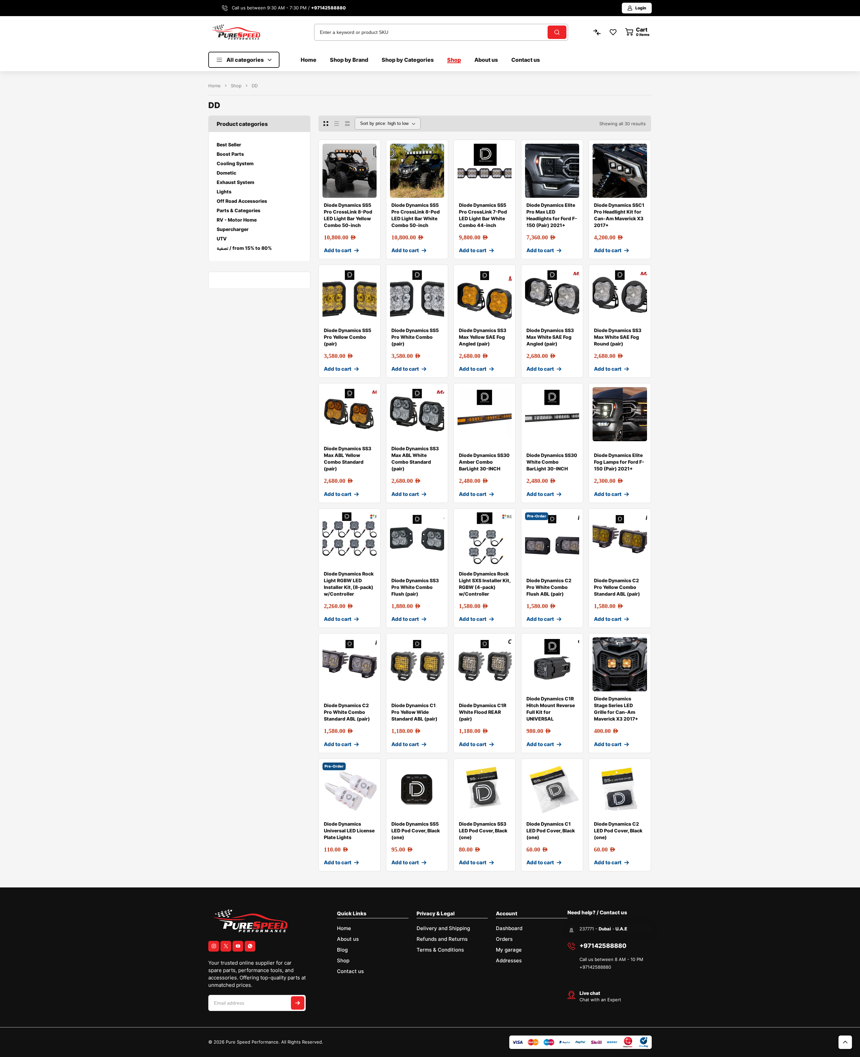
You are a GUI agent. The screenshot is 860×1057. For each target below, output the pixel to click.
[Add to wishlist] (369, 150)
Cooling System (235, 163)
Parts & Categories (238, 210)
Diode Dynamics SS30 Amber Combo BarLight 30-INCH (484, 461)
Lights (224, 191)
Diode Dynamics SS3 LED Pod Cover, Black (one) (483, 830)
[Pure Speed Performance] (235, 32)
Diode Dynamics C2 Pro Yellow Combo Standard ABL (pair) (617, 587)
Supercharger (233, 229)
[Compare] (369, 163)
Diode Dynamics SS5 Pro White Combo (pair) (415, 337)
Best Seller (229, 144)
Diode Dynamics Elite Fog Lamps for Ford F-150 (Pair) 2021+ (619, 461)
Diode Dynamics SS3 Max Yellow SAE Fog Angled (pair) (482, 337)
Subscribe (297, 1003)
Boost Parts (230, 154)
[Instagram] (213, 946)
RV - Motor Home (237, 220)
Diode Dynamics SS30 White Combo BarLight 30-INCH (551, 461)
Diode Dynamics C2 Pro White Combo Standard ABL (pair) (347, 712)
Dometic (226, 173)
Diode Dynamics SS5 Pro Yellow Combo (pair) (347, 337)
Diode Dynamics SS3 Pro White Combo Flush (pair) (415, 587)
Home (214, 85)
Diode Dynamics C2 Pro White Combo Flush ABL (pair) (548, 587)
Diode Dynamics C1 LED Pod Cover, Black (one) (550, 830)
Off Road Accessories (242, 201)
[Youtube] (237, 946)
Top (845, 1042)
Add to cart (337, 250)
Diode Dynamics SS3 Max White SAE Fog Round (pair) (617, 337)
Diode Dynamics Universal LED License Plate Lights (349, 830)
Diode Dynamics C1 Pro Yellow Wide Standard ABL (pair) (414, 712)
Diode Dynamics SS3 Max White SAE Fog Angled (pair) (550, 337)
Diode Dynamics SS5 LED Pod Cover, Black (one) (415, 830)
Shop (236, 85)
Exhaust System (235, 182)
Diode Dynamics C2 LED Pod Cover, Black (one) (618, 830)
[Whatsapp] (250, 946)
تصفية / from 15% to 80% (244, 248)
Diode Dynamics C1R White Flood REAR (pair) (482, 712)
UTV (222, 238)
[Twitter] (225, 946)
